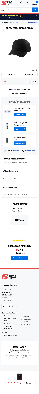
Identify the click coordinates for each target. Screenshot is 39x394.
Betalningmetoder (30, 150)
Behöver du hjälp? (33, 22)
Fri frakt (14, 89)
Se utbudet (26, 18)
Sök (35, 10)
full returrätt (16, 150)
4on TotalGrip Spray (20, 137)
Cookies (14, 306)
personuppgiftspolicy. (19, 358)
